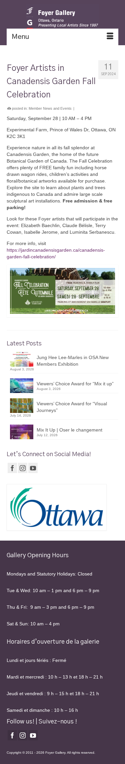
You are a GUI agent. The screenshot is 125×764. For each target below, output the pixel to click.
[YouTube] (33, 468)
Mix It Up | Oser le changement (69, 430)
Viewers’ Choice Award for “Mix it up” (75, 383)
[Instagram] (22, 468)
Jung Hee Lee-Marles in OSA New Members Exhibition (73, 361)
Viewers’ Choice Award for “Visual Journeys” (72, 407)
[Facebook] (12, 468)
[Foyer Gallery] (62, 18)
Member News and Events (50, 108)
